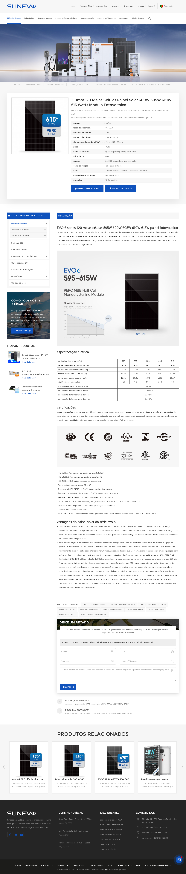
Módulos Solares (14, 18)
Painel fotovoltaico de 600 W (153, 605)
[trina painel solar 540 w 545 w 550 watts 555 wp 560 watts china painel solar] (28, 760)
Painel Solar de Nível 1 (21, 235)
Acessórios (123, 18)
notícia (141, 6)
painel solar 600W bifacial (111, 830)
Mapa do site (125, 865)
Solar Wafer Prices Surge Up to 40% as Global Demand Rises (77, 819)
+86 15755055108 (159, 832)
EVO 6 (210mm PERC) (79, 85)
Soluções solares (45, 18)
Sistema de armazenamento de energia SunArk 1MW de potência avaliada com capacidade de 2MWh (35, 373)
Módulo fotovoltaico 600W (123, 605)
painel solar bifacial (108, 849)
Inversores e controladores (66, 18)
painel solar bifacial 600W (111, 820)
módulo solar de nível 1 (110, 839)
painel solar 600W (67, 610)
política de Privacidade (158, 865)
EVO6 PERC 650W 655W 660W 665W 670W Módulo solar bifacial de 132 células (73, 779)
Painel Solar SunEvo (55, 85)
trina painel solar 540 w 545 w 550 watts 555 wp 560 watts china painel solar (30, 779)
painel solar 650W (107, 844)
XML (138, 865)
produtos (47, 865)
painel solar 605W (156, 610)
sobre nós (31, 865)
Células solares (138, 18)
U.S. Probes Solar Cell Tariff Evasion (74, 831)
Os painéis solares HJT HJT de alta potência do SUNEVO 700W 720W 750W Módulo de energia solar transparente (35, 357)
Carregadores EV (87, 18)
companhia (101, 6)
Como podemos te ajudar (25, 302)
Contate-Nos (86, 6)
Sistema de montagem (106, 18)
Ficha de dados (122, 188)
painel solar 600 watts (112, 610)
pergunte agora (88, 188)
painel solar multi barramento (93, 614)
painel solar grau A (67, 614)
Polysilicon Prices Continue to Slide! (74, 843)
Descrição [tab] (65, 215)
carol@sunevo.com (158, 827)
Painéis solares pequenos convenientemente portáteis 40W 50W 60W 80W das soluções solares (116, 779)
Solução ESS (29, 18)
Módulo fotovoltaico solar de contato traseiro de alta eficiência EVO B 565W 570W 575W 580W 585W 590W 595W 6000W (158, 779)
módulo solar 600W (89, 610)
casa (73, 6)
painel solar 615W (135, 610)
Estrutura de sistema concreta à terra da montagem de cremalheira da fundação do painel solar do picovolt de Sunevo (35, 389)
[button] (182, 767)
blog (150, 6)
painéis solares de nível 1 (110, 834)
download (128, 6)
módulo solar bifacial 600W (112, 825)
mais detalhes (28, 362)
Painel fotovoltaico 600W (94, 605)
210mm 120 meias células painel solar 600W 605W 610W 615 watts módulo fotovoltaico (113, 642)
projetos (115, 6)
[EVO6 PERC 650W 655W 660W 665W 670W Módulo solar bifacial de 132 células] (71, 760)
